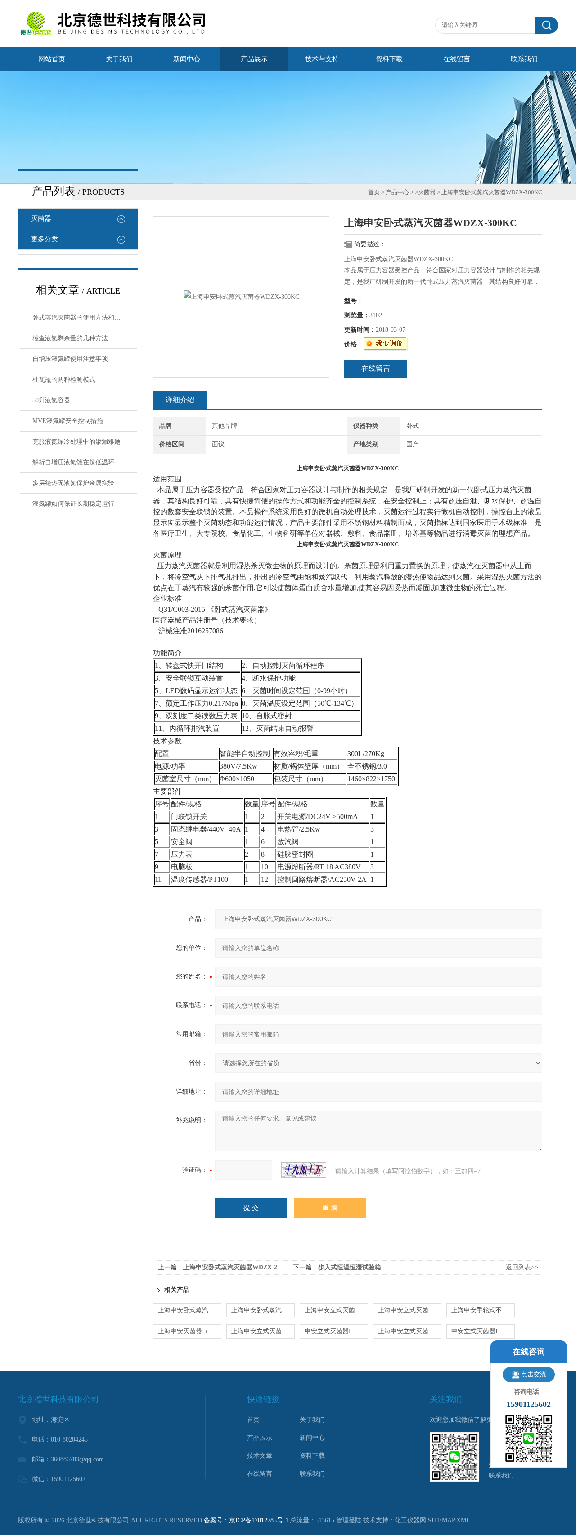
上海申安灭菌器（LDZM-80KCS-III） (189, 1331)
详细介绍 (180, 400)
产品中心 (397, 192)
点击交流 (533, 1374)
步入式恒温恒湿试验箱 (349, 1267)
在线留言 (456, 58)
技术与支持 (322, 58)
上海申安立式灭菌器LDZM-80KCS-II (263, 1331)
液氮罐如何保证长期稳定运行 (73, 503)
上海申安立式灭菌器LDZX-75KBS (336, 1310)
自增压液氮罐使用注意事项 (70, 359)
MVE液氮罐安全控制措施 (67, 421)
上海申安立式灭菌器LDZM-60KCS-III (409, 1331)
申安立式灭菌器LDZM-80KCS (336, 1331)
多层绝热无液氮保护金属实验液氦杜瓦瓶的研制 (84, 483)
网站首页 (51, 58)
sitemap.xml (449, 1520)
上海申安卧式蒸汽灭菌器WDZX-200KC (238, 1267)
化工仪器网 (410, 1520)
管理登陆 (348, 1520)
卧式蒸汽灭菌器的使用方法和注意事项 (84, 317)
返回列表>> (522, 1267)
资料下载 (389, 58)
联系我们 (524, 58)
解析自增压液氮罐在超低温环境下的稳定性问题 (84, 462)
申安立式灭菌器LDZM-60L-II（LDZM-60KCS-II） (483, 1331)
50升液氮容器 (51, 400)
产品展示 (254, 58)
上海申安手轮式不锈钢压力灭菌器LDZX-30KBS (483, 1310)
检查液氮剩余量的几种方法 (70, 338)
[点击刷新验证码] (303, 1170)
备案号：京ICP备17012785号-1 (246, 1520)
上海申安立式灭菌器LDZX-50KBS (409, 1310)
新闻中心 (186, 58)
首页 (374, 192)
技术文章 (259, 1455)
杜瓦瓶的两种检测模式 (63, 379)
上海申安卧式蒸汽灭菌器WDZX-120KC (263, 1310)
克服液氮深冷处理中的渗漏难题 (76, 441)
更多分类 (44, 239)
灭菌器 (41, 218)
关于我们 (119, 58)
